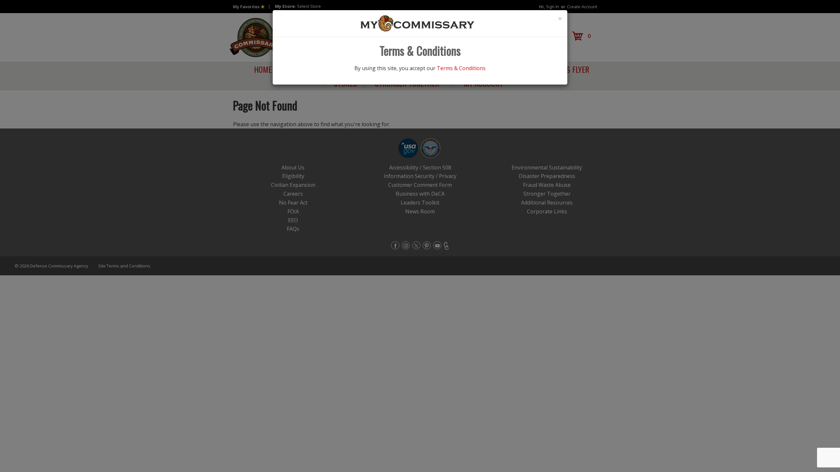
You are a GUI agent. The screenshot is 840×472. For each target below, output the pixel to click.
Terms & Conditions (461, 68)
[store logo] (417, 23)
